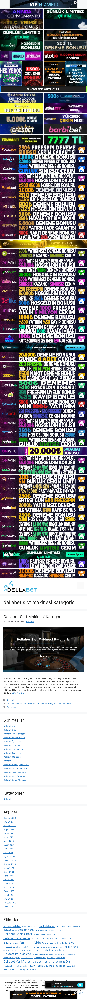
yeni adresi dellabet (11, 970)
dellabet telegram (11, 957)
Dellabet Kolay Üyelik (13, 753)
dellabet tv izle (64, 703)
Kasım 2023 (8, 891)
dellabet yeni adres (56, 957)
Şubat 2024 (8, 879)
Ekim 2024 (8, 849)
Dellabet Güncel (69, 943)
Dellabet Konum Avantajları (15, 768)
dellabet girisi (10, 943)
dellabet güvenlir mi (46, 947)
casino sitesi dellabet (64, 926)
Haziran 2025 (9, 826)
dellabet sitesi (53, 954)
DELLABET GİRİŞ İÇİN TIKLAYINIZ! (43, 89)
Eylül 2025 (8, 822)
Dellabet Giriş (9, 730)
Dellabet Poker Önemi (13, 749)
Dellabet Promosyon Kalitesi (16, 764)
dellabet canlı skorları (16, 703)
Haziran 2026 (9, 818)
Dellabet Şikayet (9, 966)
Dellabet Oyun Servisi (13, 745)
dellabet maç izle (9, 950)
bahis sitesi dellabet (30, 926)
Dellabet (10, 700)
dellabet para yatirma (53, 950)
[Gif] (43, 244)
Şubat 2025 (8, 833)
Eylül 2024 (8, 853)
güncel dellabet (23, 966)
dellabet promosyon (40, 954)
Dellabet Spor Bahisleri (67, 954)
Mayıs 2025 (8, 829)
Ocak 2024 (8, 883)
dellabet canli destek (16, 938)
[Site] (43, 149)
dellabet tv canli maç (27, 958)
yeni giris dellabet (28, 969)
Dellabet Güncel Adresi (30, 947)
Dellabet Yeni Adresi (17, 961)
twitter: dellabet (72, 966)
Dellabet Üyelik (64, 961)
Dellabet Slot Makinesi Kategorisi (33, 616)
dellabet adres (10, 930)
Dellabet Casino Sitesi (62, 939)
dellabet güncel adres (11, 947)
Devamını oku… (19, 693)
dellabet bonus (39, 934)
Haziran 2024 (9, 864)
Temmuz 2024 (10, 860)
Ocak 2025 (8, 837)
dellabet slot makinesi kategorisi (42, 703)
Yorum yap (11, 707)
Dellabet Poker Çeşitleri (14, 738)
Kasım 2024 (8, 845)
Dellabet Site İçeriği (12, 757)
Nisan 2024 (8, 872)
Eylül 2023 (8, 899)
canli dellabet (47, 926)
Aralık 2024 (8, 841)
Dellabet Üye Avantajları (14, 741)
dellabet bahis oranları (57, 930)
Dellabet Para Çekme (17, 954)
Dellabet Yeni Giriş (43, 961)
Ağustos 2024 (9, 856)
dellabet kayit (58, 947)
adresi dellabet (12, 926)
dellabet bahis (43, 930)
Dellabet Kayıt (71, 947)
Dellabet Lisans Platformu (15, 772)
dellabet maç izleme (29, 950)
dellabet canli (51, 934)
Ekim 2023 (8, 895)
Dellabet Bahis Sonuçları (14, 776)
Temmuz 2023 (10, 906)
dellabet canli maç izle (42, 938)
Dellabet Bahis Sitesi (17, 934)
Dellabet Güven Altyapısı (14, 780)
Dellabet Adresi (10, 726)
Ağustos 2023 (9, 903)
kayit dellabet (39, 965)
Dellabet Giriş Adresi (51, 943)
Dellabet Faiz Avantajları (14, 734)
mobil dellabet (57, 965)
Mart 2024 (8, 876)
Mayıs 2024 (8, 868)
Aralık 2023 (8, 887)
